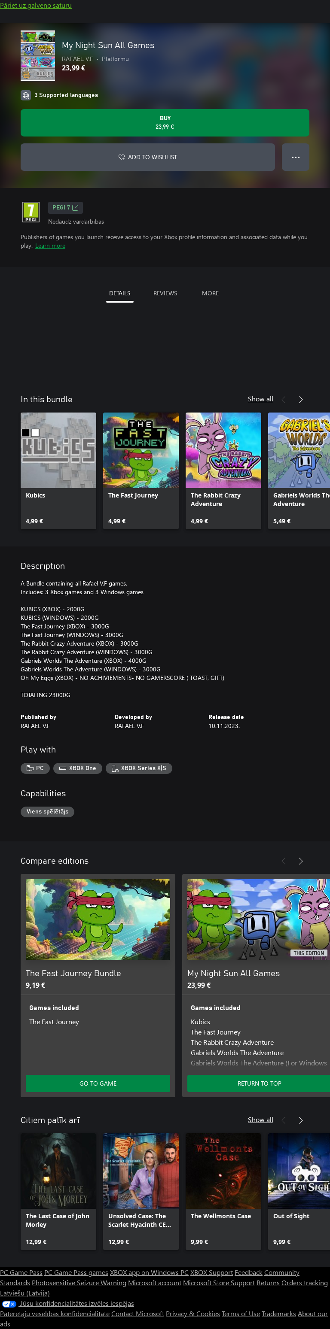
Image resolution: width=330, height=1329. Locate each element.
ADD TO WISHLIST (152, 157)
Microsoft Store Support (219, 1282)
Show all (260, 398)
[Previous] (283, 400)
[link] (58, 471)
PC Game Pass (21, 1272)
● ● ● (296, 157)
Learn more (50, 245)
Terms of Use (241, 1313)
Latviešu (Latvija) (25, 1292)
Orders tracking (304, 1282)
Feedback (249, 1272)
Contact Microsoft (137, 1313)
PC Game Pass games (76, 1272)
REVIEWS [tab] (165, 293)
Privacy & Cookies (193, 1313)
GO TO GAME (97, 1083)
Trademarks (279, 1313)
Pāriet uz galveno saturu (36, 4)
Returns (268, 1282)
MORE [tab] (210, 293)
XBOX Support (211, 1272)
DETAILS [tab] (119, 293)
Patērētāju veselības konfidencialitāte (55, 1313)
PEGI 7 (61, 208)
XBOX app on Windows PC (149, 1272)
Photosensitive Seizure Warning (79, 1282)
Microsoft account (154, 1282)
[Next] (300, 400)
